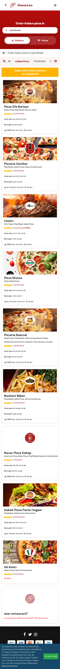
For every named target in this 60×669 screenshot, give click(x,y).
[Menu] (55, 5)
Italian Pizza (22, 61)
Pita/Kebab (40, 61)
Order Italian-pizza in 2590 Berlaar (26, 53)
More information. (10, 666)
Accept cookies (51, 656)
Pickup (44, 40)
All (9, 61)
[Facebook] (24, 635)
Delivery (19, 40)
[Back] (5, 5)
